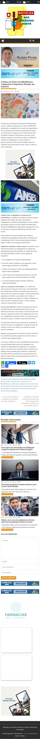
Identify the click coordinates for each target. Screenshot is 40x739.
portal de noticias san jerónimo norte (21, 381)
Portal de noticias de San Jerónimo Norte (21, 386)
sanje (17, 91)
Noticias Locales (6, 379)
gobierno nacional (25, 384)
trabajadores (13, 391)
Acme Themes (20, 736)
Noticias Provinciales (29, 379)
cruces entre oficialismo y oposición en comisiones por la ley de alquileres (10, 399)
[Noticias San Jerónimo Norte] (2, 40)
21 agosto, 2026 (7, 445)
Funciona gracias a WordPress (12, 733)
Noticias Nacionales (17, 379)
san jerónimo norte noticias (18, 388)
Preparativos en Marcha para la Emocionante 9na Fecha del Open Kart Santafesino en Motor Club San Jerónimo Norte (30, 401)
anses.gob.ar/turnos (14, 338)
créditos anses (15, 384)
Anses (16, 126)
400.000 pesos (7, 384)
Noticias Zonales (5, 381)
